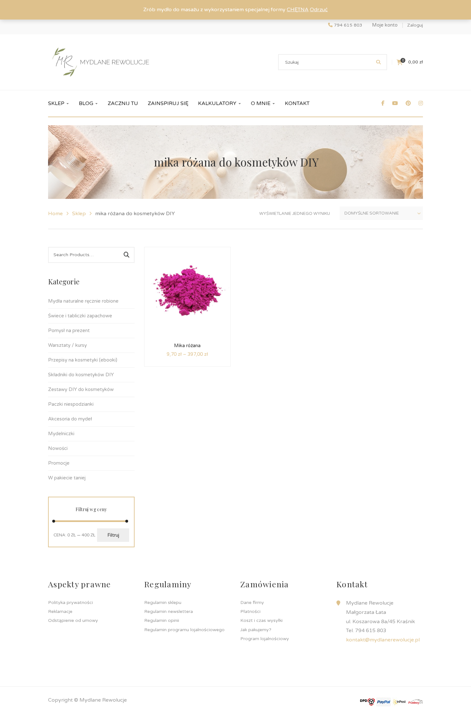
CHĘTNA (298, 9)
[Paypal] (383, 701)
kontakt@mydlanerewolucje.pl (383, 640)
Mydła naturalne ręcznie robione (83, 301)
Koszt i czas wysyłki (261, 620)
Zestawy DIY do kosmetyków (81, 389)
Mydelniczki (61, 433)
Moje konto (385, 25)
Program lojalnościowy (264, 638)
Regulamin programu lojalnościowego (184, 629)
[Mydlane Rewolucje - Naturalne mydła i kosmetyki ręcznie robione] (100, 62)
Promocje (59, 463)
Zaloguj (415, 25)
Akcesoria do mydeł (70, 419)
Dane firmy (252, 602)
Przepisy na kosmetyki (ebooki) (82, 360)
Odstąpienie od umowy (73, 620)
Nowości (58, 448)
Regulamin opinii (161, 620)
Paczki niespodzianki (71, 404)
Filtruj (113, 535)
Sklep (79, 213)
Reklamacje (60, 611)
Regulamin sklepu (162, 602)
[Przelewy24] (415, 701)
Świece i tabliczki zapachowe (80, 316)
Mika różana (187, 345)
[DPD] (367, 701)
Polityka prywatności (70, 602)
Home (55, 213)
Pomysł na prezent (69, 330)
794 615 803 (348, 25)
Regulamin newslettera (168, 611)
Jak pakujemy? (255, 629)
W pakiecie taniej (67, 478)
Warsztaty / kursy (67, 345)
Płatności (250, 611)
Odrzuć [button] (319, 9)
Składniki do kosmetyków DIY (81, 375)
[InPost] (399, 701)
